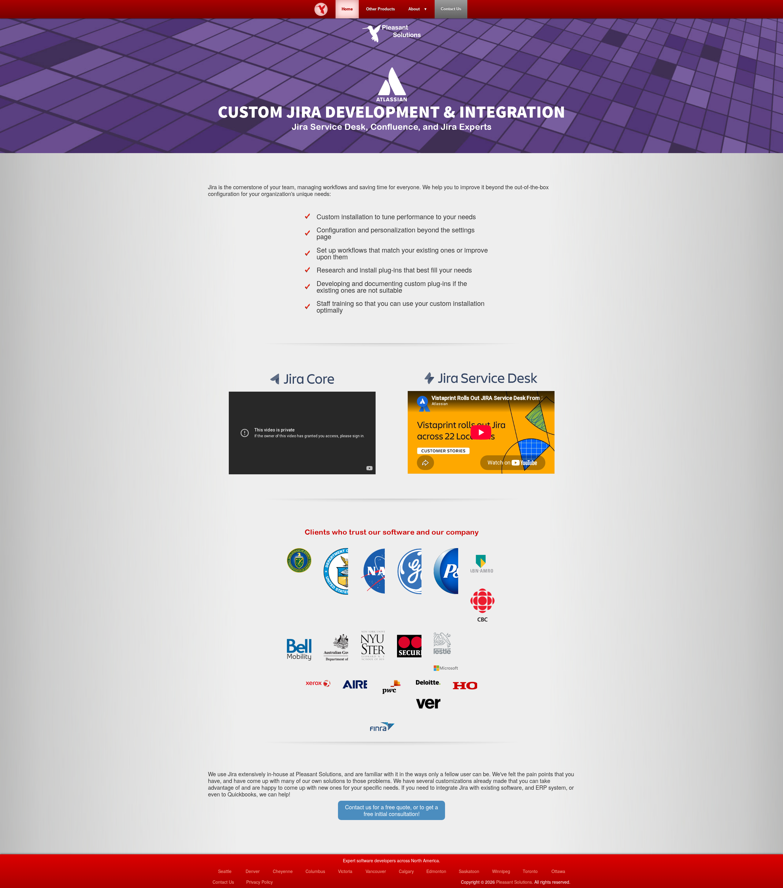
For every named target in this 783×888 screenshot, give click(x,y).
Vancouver (376, 871)
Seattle (225, 871)
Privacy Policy (259, 882)
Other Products (380, 9)
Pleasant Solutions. (514, 882)
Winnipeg (501, 871)
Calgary (406, 871)
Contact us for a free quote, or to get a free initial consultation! (391, 810)
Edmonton (436, 871)
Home (347, 9)
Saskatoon (469, 871)
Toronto (530, 871)
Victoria (345, 871)
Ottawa (558, 871)
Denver (253, 871)
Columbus (315, 871)
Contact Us (451, 9)
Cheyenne (283, 871)
